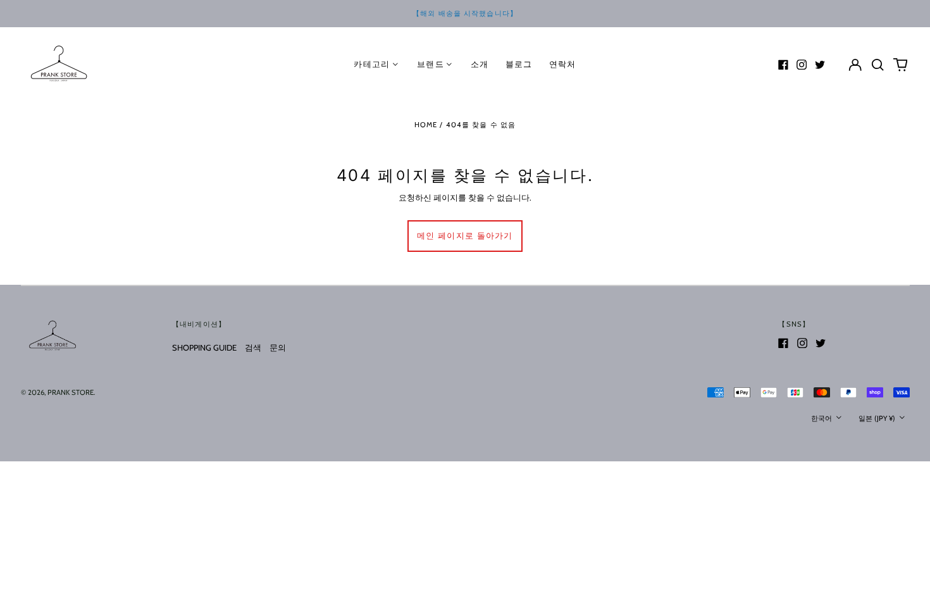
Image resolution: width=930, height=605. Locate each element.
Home (426, 124)
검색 (253, 347)
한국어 (822, 418)
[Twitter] (820, 64)
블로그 (519, 64)
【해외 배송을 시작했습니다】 (465, 13)
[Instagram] (802, 64)
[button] (878, 64)
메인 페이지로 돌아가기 (465, 235)
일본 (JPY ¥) (878, 418)
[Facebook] (783, 64)
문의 (278, 347)
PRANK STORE (70, 392)
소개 (480, 64)
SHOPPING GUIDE (204, 347)
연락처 (562, 64)
